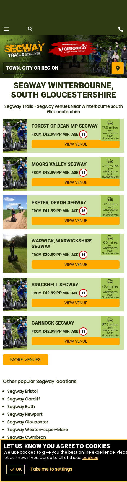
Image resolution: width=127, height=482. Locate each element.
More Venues (25, 359)
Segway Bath (21, 407)
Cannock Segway (53, 323)
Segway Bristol (22, 391)
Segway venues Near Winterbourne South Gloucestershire (80, 109)
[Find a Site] (56, 68)
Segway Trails (18, 106)
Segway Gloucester (27, 422)
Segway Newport (25, 414)
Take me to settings (51, 469)
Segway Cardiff (23, 399)
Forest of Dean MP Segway (65, 126)
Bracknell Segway (55, 285)
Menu (6, 29)
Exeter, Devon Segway (59, 202)
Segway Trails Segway (25, 48)
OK (15, 469)
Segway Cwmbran (26, 437)
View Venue (75, 144)
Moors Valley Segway (59, 164)
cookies (90, 457)
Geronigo (73, 48)
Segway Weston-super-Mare (37, 430)
